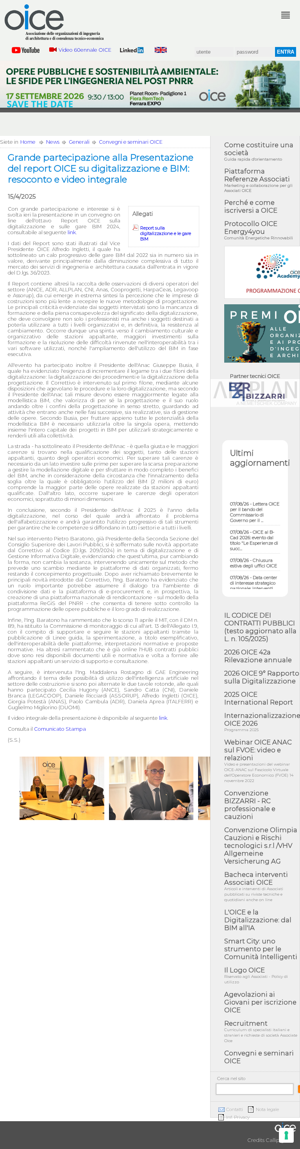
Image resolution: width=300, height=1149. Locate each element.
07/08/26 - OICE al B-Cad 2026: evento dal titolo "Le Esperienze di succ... (254, 535)
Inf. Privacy (238, 1117)
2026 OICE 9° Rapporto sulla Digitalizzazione (261, 677)
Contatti (234, 1109)
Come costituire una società (258, 151)
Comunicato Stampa (60, 729)
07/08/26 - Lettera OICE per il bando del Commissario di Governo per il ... (255, 506)
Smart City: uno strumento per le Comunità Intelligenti (260, 949)
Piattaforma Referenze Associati (258, 180)
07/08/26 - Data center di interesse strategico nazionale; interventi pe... (253, 580)
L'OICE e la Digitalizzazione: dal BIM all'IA (257, 920)
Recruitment (260, 1031)
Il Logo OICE (256, 975)
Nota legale (267, 1109)
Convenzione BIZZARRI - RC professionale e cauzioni (249, 804)
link (72, 232)
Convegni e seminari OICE (130, 142)
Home (28, 142)
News (52, 142)
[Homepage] (54, 22)
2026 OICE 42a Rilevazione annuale (258, 656)
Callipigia (277, 1140)
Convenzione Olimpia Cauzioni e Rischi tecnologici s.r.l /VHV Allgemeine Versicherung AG (260, 845)
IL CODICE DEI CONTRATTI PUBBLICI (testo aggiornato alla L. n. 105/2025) (260, 627)
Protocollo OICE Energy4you (258, 230)
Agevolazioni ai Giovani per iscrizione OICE (260, 1002)
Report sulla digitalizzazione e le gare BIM (165, 233)
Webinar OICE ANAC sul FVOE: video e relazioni (258, 760)
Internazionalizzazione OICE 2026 (262, 722)
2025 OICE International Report (258, 698)
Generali (79, 142)
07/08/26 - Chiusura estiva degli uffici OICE (253, 557)
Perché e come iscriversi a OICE (250, 206)
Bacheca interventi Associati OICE (256, 886)
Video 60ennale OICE (85, 50)
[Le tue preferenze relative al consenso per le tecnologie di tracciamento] (286, 1135)
